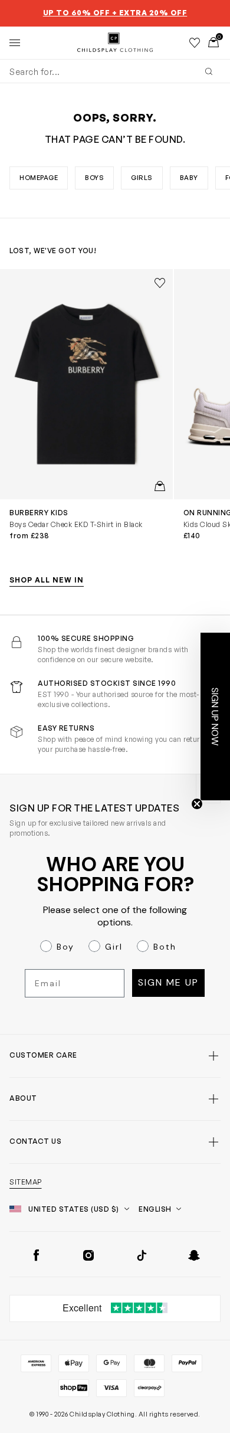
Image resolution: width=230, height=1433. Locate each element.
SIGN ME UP (168, 982)
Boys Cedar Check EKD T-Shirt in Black (76, 524)
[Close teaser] (197, 804)
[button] (215, 716)
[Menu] (15, 42)
